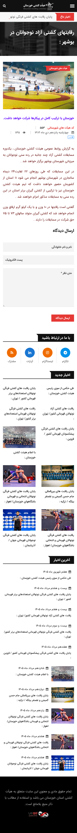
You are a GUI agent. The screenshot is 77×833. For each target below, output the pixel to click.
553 (57, 127)
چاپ (70, 137)
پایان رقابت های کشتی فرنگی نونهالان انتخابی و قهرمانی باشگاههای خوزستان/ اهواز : (19, 496)
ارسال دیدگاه (63, 318)
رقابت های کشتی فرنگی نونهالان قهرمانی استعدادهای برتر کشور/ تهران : (20, 413)
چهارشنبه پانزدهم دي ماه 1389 (52, 132)
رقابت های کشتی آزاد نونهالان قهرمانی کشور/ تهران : (58, 413)
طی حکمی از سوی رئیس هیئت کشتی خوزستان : (60, 391)
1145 (17, 132)
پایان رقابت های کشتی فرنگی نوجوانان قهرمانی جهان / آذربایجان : (19, 540)
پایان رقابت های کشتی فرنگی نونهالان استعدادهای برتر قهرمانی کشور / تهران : (19, 393)
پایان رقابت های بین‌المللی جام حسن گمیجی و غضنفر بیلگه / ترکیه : (59, 496)
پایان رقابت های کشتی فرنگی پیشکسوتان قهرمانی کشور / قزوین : (57, 433)
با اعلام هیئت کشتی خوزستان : (24, 455)
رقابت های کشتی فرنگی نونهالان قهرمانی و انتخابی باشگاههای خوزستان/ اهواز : (58, 540)
